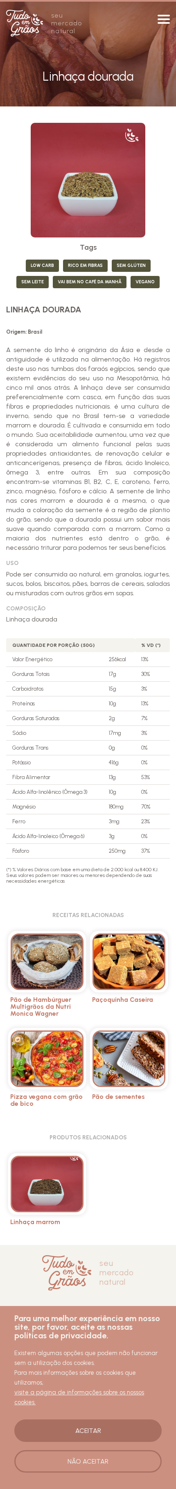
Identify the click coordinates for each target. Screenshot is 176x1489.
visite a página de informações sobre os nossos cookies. (79, 1397)
